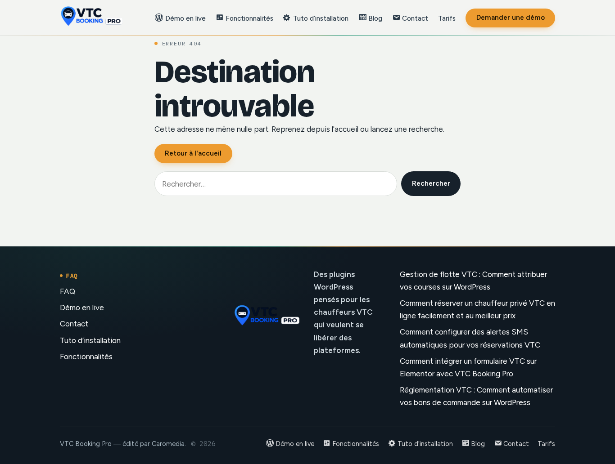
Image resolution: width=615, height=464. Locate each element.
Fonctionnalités (86, 356)
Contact (74, 323)
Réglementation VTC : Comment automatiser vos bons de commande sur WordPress (476, 396)
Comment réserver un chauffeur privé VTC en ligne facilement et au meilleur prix (477, 309)
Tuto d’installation (90, 340)
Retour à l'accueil (193, 153)
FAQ (67, 291)
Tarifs (447, 18)
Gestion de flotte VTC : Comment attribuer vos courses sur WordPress (473, 280)
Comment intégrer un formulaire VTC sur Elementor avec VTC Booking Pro (468, 367)
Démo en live (82, 307)
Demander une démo (510, 17)
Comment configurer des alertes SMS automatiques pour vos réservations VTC (470, 338)
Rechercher (431, 183)
